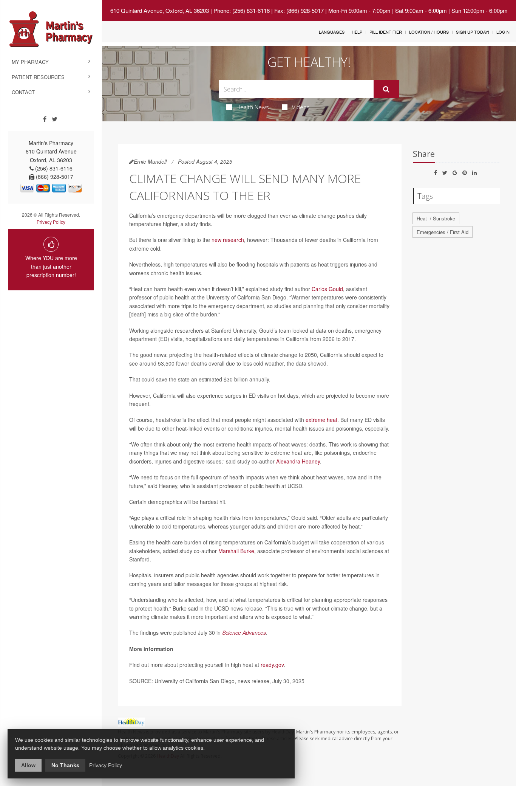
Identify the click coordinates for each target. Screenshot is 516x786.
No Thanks (65, 765)
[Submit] (386, 89)
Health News (252, 107)
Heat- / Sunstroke (436, 218)
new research (228, 239)
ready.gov (272, 664)
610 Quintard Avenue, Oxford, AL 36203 (159, 10)
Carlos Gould (327, 289)
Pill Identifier (385, 32)
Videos (301, 107)
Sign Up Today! (472, 32)
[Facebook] (44, 119)
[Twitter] (54, 119)
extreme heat (321, 419)
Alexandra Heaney (298, 461)
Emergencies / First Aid (442, 232)
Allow (28, 765)
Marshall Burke (236, 551)
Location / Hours (429, 32)
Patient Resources (38, 77)
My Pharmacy (30, 61)
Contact (23, 92)
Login (503, 32)
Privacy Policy (51, 222)
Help (357, 32)
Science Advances (244, 632)
